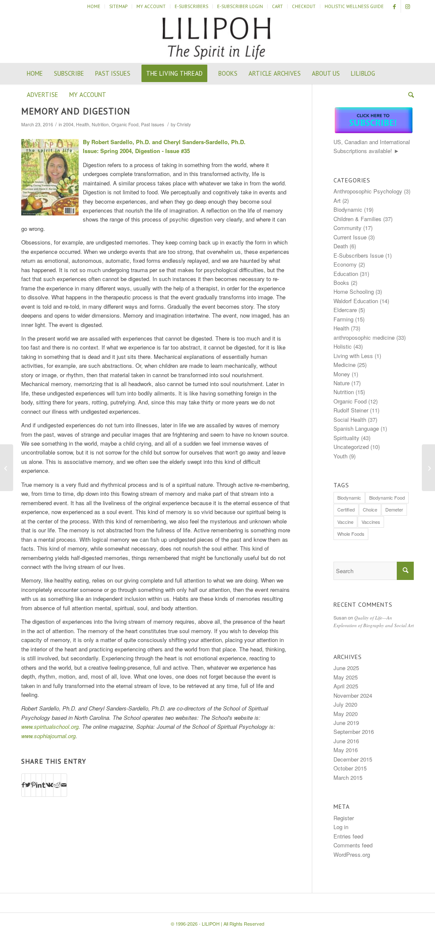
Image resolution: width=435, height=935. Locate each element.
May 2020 (345, 714)
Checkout (304, 6)
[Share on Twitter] (28, 785)
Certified (346, 509)
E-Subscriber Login (240, 6)
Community (347, 228)
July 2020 (345, 704)
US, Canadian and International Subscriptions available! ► (371, 146)
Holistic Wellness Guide (354, 6)
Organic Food (124, 124)
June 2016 (346, 741)
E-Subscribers (191, 6)
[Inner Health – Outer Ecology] (6, 467)
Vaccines (371, 521)
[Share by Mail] (64, 785)
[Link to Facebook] (394, 6)
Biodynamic (347, 209)
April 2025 (345, 686)
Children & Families (357, 219)
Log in (340, 827)
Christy (184, 124)
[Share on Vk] (49, 785)
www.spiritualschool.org (50, 726)
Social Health (349, 419)
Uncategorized (351, 447)
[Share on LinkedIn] (39, 785)
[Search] (408, 94)
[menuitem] (94, 6)
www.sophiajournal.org (48, 736)
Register (343, 818)
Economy (345, 264)
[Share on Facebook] (23, 785)
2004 (68, 124)
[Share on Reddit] (57, 785)
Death (340, 246)
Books (341, 283)
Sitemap (118, 6)
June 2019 (346, 723)
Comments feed (353, 845)
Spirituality (346, 438)
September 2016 (353, 732)
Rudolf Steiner (350, 410)
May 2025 (345, 677)
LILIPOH (211, 923)
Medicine (344, 365)
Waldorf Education (355, 301)
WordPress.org (351, 854)
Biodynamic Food (387, 497)
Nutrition (100, 124)
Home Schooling (353, 291)
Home (93, 6)
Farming (343, 319)
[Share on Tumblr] (43, 785)
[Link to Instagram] (407, 6)
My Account (151, 6)
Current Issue (350, 237)
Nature (341, 383)
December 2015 (352, 759)
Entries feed (348, 836)
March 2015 (347, 777)
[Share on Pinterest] (33, 785)
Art (337, 200)
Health (82, 124)
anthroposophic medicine (364, 337)
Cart (277, 6)
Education (345, 274)
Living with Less (353, 356)
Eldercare (345, 310)
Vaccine (345, 521)
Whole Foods (350, 533)
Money (341, 374)
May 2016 (345, 750)
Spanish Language (356, 428)
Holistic (342, 346)
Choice (370, 509)
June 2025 (346, 668)
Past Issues (152, 124)
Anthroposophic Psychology (367, 191)
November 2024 (352, 695)
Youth (340, 456)
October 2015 (350, 768)
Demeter (394, 509)
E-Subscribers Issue (358, 255)
